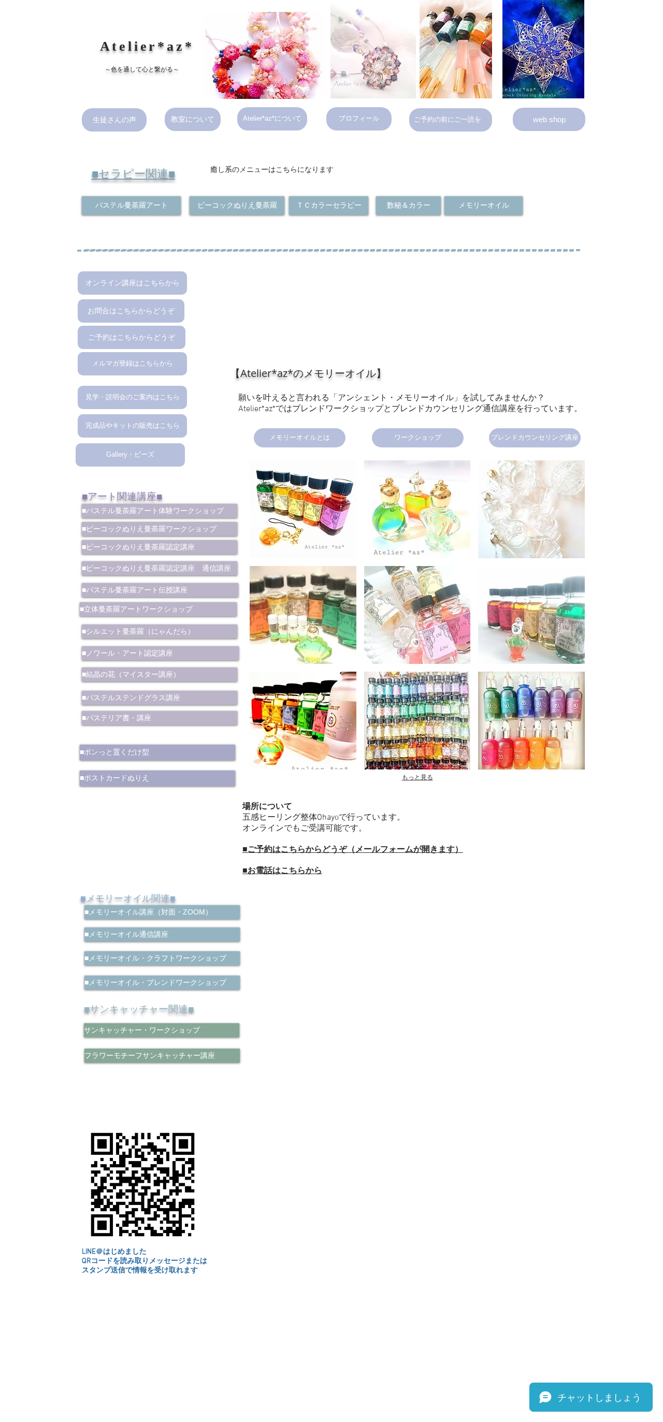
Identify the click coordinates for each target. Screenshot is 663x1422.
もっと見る (417, 777)
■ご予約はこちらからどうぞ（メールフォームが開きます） (352, 850)
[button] (303, 509)
